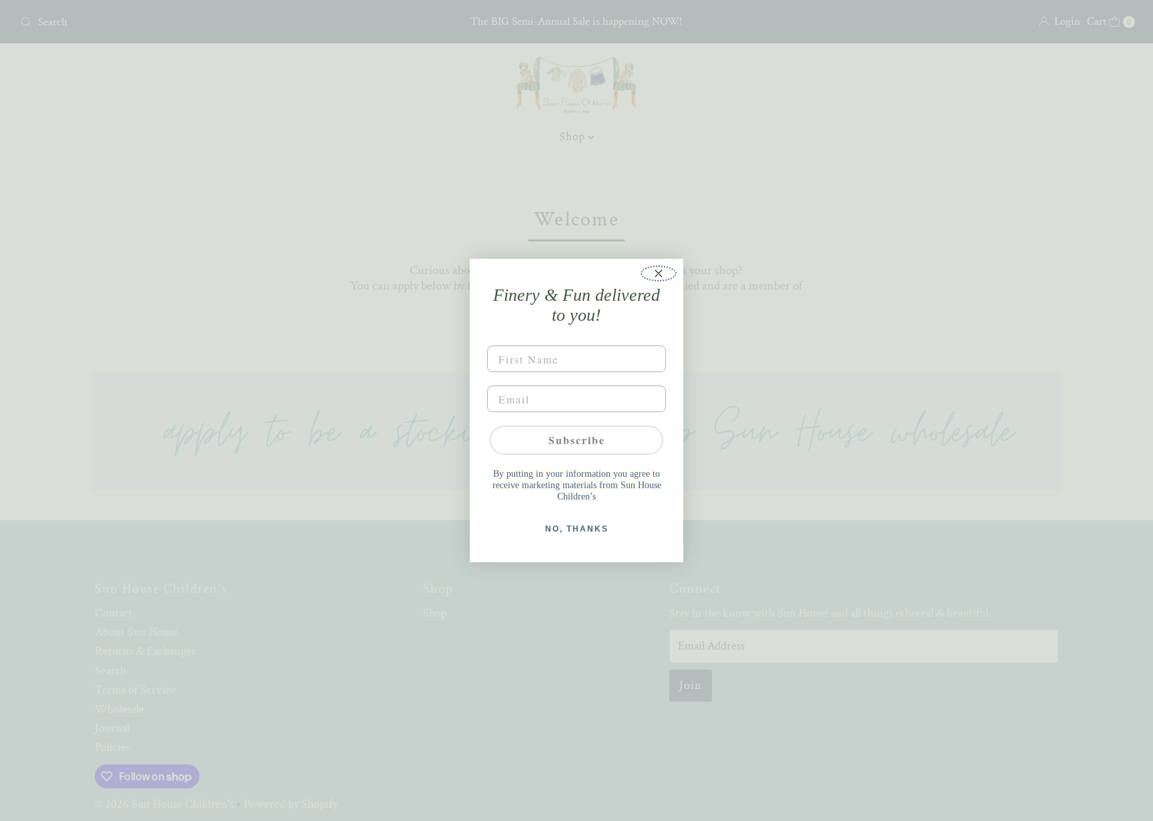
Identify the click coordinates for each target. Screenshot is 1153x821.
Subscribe (576, 440)
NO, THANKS (577, 529)
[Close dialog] (659, 273)
